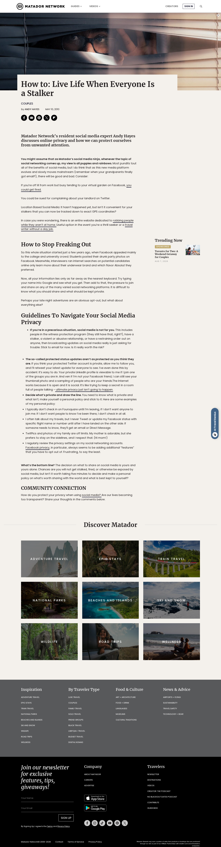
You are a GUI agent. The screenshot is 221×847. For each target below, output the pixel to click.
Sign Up (140, 436)
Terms (115, 443)
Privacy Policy (128, 443)
